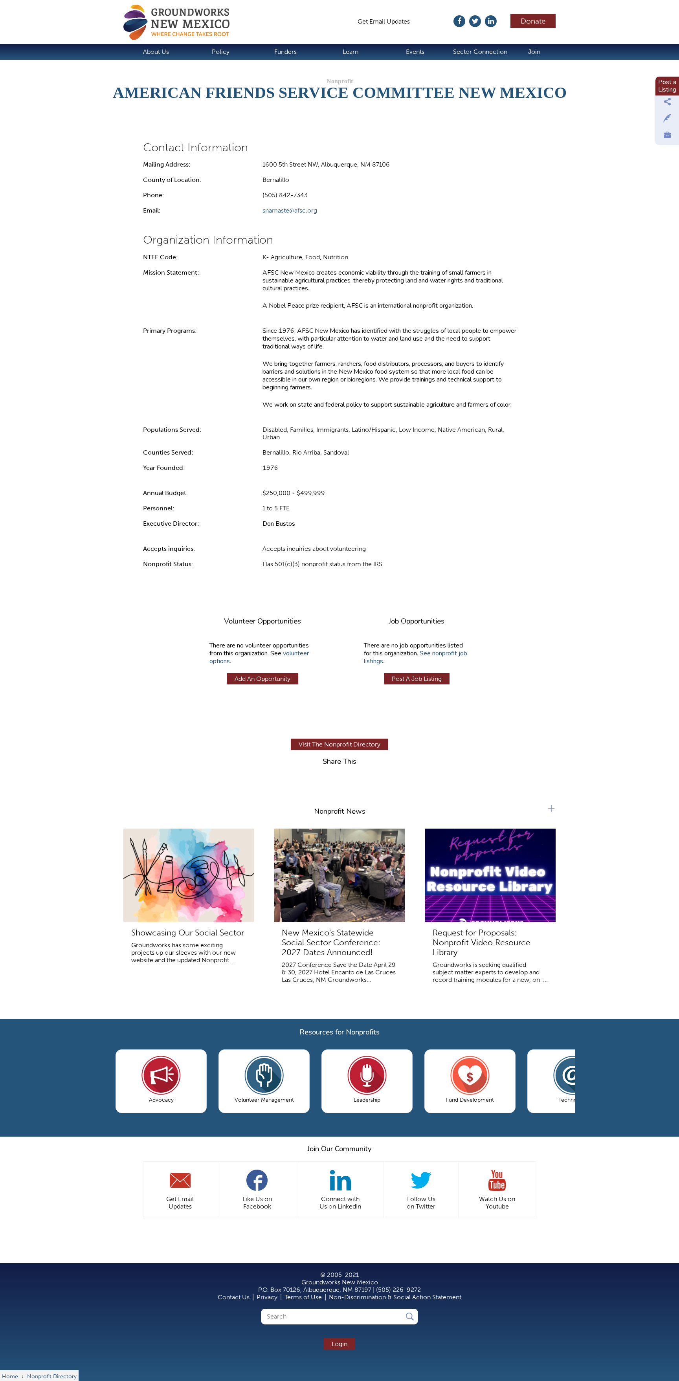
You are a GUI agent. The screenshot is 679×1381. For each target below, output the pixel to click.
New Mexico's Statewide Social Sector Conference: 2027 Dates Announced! (331, 942)
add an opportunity (262, 678)
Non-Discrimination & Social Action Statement (395, 1297)
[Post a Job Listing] (667, 136)
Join (534, 51)
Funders (285, 51)
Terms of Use (303, 1297)
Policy (220, 51)
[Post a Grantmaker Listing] (667, 120)
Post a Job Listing (417, 678)
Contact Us (234, 1297)
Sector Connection (480, 51)
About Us (156, 51)
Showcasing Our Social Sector (187, 932)
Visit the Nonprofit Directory (339, 744)
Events (415, 51)
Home (180, 22)
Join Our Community (339, 1148)
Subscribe (436, 21)
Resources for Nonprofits (339, 1032)
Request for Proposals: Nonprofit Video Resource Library (481, 942)
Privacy (267, 1297)
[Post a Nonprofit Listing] (667, 103)
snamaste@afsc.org (289, 210)
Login (339, 1344)
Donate (533, 21)
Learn (350, 51)
